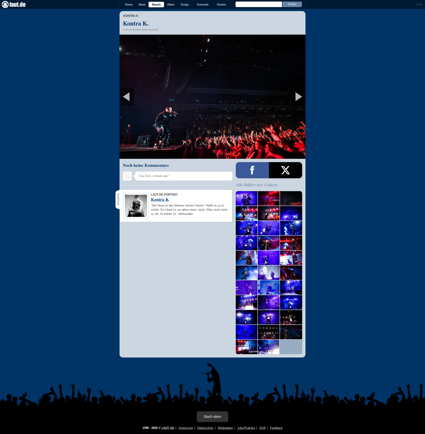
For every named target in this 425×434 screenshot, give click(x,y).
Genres (221, 4)
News (142, 4)
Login (419, 4)
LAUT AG (168, 428)
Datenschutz (205, 428)
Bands (156, 4)
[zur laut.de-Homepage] (17, 4)
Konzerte (203, 4)
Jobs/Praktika (246, 428)
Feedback (276, 428)
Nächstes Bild (212, 97)
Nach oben (212, 416)
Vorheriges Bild (150, 97)
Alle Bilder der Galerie (257, 185)
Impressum (186, 428)
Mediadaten (225, 428)
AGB (262, 428)
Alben (170, 4)
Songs (185, 4)
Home (129, 4)
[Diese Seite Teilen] (252, 170)
